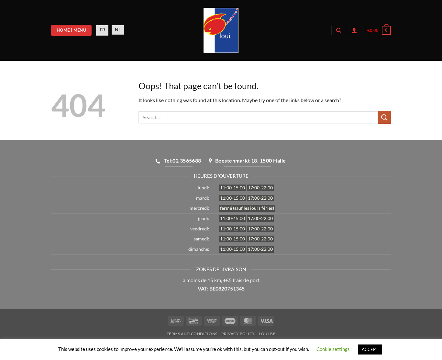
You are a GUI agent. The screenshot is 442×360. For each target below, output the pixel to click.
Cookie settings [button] (333, 349)
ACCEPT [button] (370, 349)
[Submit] (384, 117)
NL (118, 29)
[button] (379, 30)
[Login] (354, 30)
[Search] (338, 30)
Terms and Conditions (192, 333)
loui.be (267, 333)
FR (102, 29)
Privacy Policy (238, 333)
